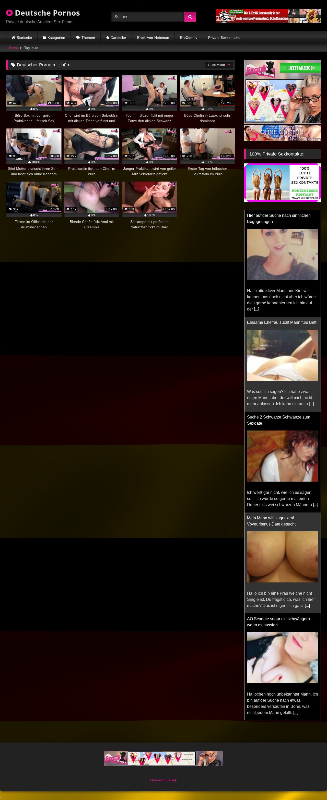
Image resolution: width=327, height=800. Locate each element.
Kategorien (56, 37)
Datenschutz (160, 780)
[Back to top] (311, 785)
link (174, 780)
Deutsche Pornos (46, 12)
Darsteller (118, 37)
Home (13, 48)
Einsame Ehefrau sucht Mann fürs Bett (281, 322)
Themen (88, 37)
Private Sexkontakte (224, 37)
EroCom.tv (188, 37)
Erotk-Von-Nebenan (153, 37)
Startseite (24, 37)
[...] (256, 309)
